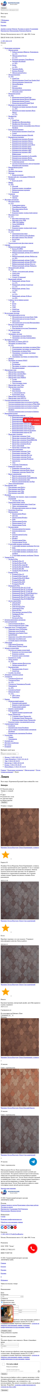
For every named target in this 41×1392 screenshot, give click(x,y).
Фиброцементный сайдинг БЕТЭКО (24, 262)
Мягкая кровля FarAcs (19, 73)
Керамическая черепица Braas (22, 148)
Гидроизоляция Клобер (19, 534)
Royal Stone (16, 239)
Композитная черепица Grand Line (23, 131)
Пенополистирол (14, 692)
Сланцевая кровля (18, 162)
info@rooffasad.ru (17, 1234)
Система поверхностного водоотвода (17, 400)
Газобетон (11, 726)
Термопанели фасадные (20, 234)
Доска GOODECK (18, 224)
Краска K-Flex (16, 610)
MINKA (11, 358)
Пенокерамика (14, 31)
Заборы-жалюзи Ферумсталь (21, 663)
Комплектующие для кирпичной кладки (21, 722)
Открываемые (16, 381)
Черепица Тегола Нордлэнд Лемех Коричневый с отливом (20, 847)
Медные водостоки (14, 330)
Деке (13, 463)
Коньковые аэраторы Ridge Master (23, 470)
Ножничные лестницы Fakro (21, 351)
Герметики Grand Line (15, 510)
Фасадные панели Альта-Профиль (23, 235)
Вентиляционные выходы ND (22, 432)
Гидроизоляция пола (19, 531)
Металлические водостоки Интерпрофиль (26, 322)
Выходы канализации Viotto (21, 476)
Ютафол (15, 538)
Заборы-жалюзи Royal (19, 665)
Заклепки (15, 196)
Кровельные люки (18, 394)
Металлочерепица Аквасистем (22, 82)
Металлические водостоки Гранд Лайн (24, 317)
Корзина (3, 22)
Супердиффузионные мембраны (18, 544)
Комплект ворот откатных (20, 656)
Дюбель (14, 198)
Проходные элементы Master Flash (23, 438)
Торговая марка (7, 798)
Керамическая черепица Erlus (21, 146)
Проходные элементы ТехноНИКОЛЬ (24, 440)
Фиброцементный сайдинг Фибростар (24, 257)
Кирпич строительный (15, 709)
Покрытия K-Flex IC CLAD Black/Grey (24, 593)
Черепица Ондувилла (15, 171)
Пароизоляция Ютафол (19, 517)
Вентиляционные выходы (16, 415)
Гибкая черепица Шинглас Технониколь (25, 53)
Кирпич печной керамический (22, 712)
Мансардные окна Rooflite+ (17, 374)
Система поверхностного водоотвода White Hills (24, 404)
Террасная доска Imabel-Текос (18, 633)
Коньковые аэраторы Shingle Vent (23, 472)
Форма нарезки (7, 800)
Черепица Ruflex (17, 69)
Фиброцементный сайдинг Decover (23, 264)
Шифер (11, 183)
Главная (3, 770)
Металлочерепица (14, 75)
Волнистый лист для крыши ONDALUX (21, 177)
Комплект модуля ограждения (22, 652)
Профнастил (12, 117)
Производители (16, 1211)
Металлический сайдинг (16, 268)
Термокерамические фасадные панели (20, 243)
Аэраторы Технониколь (20, 464)
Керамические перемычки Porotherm (20, 733)
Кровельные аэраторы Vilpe (21, 453)
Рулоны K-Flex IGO (18, 582)
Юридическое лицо (9, 1304)
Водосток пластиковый (16, 324)
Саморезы (11, 194)
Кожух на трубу (17, 181)
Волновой (15, 192)
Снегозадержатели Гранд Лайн (18, 625)
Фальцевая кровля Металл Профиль (24, 99)
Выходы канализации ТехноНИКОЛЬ (24, 478)
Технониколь (12, 687)
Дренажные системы (15, 334)
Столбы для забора (14, 673)
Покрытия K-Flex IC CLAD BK (22, 589)
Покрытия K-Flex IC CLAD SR (22, 591)
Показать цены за (8, 789)
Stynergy (15, 86)
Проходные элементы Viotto (21, 436)
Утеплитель (8, 676)
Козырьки (8, 746)
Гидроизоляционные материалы (15, 620)
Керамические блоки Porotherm (18, 728)
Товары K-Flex (9, 557)
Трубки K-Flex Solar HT (20, 565)
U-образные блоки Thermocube (22, 718)
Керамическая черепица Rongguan (23, 160)
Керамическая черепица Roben (22, 158)
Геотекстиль (8, 735)
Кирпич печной (13, 710)
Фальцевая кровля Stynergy (21, 101)
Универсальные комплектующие (22, 251)
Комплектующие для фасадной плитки (24, 213)
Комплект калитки (18, 654)
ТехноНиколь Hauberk (19, 207)
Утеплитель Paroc (14, 681)
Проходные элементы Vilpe (21, 447)
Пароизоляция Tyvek (19, 523)
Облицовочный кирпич (16, 701)
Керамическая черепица (16, 137)
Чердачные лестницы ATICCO (18, 341)
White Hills (15, 211)
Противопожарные (18, 368)
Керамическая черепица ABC (21, 150)
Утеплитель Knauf (14, 690)
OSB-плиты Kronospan (15, 644)
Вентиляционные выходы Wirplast (23, 427)
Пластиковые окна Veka (16, 491)
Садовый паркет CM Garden (17, 640)
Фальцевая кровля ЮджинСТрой (23, 103)
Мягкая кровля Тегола (19, 56)
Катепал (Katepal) (18, 71)
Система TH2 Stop (18, 500)
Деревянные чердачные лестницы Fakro (25, 357)
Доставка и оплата (24, 29)
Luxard (14, 133)
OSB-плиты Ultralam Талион (17, 646)
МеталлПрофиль (17, 84)
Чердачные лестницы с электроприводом (25, 366)
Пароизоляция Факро (19, 514)
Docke (14, 66)
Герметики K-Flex (18, 608)
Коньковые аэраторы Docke (21, 468)
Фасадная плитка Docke (20, 209)
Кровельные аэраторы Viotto (21, 451)
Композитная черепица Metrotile (22, 135)
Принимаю (5, 1390)
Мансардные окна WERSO (17, 377)
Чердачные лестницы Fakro (17, 344)
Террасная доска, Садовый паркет (16, 627)
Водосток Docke (17, 326)
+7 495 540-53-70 (6, 41)
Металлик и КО (17, 92)
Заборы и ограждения (12, 648)
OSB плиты (8, 642)
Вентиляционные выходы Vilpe (22, 425)
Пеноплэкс (15, 697)
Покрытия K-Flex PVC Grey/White (23, 597)
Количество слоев (8, 796)
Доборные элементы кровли (14, 675)
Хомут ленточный (18, 445)
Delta (13, 519)
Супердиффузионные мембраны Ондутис (25, 546)
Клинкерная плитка (18, 205)
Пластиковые (16, 391)
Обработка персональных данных (12, 1222)
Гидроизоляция (13, 527)
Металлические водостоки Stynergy (23, 319)
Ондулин (11, 173)
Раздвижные (16, 364)
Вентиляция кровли (11, 413)
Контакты (22, 31)
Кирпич (7, 699)
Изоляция (8, 495)
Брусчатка (8, 745)
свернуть (37, 423)
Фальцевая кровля (14, 94)
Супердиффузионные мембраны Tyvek (24, 550)
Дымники (11, 179)
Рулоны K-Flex (13, 572)
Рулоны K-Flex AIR (18, 580)
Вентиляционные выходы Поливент (24, 430)
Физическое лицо (8, 1302)
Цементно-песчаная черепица (18, 105)
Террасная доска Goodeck (16, 631)
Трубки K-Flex (13, 559)
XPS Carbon (16, 695)
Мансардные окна (10, 370)
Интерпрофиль (17, 88)
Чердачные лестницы (11, 340)
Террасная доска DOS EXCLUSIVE (20, 637)
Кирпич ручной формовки (20, 705)
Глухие (14, 379)
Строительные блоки (11, 724)
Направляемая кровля (15, 168)
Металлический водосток (16, 315)
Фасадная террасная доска (20, 218)
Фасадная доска (13, 215)
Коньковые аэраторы (15, 466)
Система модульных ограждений (19, 650)
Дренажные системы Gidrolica (22, 336)
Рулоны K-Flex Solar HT (20, 576)
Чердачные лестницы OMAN (17, 360)
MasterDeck (16, 226)
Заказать (4, 1374)
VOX (14, 241)
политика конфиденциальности (25, 1385)
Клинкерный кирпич (19, 707)
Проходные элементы (15, 434)
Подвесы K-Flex (17, 618)
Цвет (4, 795)
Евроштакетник (13, 667)
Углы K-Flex (16, 616)
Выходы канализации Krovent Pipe (23, 481)
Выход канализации (14, 474)
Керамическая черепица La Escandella (24, 156)
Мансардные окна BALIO (16, 396)
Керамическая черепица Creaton (22, 143)
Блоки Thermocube (14, 714)
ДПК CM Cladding (18, 222)
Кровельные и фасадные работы (27, 1205)
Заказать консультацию (8, 1188)
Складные (15, 362)
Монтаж (14, 29)
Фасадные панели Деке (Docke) (22, 237)
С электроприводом (18, 392)
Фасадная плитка (14, 202)
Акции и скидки (6, 29)
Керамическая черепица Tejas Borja (23, 145)
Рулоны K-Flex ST (18, 574)
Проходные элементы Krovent (22, 442)
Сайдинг (7, 245)
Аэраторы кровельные (15, 449)
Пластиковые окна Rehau (16, 489)
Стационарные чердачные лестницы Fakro (26, 349)
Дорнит (10, 737)
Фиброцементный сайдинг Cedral (23, 260)
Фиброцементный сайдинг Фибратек (24, 266)
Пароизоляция (13, 512)
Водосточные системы (12, 313)
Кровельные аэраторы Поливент (22, 459)
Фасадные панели (14, 231)
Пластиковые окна (11, 485)
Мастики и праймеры (12, 743)
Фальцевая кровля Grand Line (21, 97)
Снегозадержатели (11, 622)
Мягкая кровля (13, 50)
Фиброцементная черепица (21, 190)
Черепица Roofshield (18, 62)
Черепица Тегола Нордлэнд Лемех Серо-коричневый (18, 921)
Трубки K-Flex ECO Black (20, 567)
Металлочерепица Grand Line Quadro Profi (26, 80)
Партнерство (5, 31)
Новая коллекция (17, 175)
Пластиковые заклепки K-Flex (22, 612)
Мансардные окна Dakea (16, 372)
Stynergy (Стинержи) (19, 277)
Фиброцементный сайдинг (17, 247)
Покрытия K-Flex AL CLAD (21, 587)
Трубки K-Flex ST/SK (19, 563)
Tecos (14, 305)
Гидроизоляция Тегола (19, 542)
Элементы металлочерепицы (21, 90)
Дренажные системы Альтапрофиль (24, 338)
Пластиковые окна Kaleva (16, 487)
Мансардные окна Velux (16, 385)
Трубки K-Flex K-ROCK (20, 570)
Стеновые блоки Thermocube (21, 716)
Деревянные (16, 389)
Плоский (15, 186)
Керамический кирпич (19, 703)
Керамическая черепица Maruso (22, 141)
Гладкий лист (9, 741)
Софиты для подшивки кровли (18, 300)
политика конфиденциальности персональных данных (15, 1326)
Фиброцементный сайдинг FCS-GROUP (25, 253)
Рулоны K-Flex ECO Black (20, 578)
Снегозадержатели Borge (16, 623)
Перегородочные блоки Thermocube (24, 720)
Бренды (28, 31)
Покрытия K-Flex (14, 586)
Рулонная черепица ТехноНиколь (23, 59)
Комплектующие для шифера (21, 188)
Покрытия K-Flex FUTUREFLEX (23, 599)
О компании (34, 29)
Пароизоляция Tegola (19, 525)
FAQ (19, 1209)
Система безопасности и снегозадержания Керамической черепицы (26, 164)
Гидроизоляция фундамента (21, 529)
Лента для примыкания (19, 506)
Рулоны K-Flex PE (18, 584)
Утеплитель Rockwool (15, 678)
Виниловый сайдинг (15, 279)
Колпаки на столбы (14, 657)
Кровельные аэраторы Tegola (21, 457)
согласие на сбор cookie (8, 1387)
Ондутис (15, 516)
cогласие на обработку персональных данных (20, 1324)
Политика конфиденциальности (11, 1219)
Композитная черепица (15, 129)
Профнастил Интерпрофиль (21, 122)
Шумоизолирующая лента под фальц (24, 508)
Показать (4, 802)
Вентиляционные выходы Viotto (22, 417)
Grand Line (15, 78)
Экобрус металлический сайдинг (23, 271)
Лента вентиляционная (15, 483)
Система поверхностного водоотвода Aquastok (23, 406)
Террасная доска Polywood (17, 639)
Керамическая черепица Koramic (22, 139)
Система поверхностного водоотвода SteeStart (23, 402)
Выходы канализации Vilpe (21, 480)
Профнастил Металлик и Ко (21, 124)
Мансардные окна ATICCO (17, 398)
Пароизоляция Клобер (19, 521)
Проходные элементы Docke (21, 444)
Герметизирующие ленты (16, 502)
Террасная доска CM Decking (17, 629)
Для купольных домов (19, 383)
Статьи (3, 1216)
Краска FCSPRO (17, 249)
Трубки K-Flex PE (18, 569)
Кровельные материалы (12, 48)
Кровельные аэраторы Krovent (22, 455)
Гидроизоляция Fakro (19, 540)
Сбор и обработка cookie (9, 1225)
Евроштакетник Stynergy (20, 669)
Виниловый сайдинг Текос (21, 289)
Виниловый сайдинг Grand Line (22, 286)
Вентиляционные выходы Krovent (23, 428)
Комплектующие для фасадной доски (24, 228)
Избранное (5, 20)
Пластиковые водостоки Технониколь (24, 328)
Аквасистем (16, 461)
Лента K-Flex (16, 603)
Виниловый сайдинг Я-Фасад (22, 297)
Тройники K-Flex (17, 614)
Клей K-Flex (16, 604)
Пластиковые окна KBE (16, 493)
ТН (13, 302)
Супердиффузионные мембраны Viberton (25, 555)
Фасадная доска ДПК (19, 220)
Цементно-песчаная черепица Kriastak (24, 108)
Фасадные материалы (12, 199)
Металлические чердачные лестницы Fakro (26, 347)
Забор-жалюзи (13, 660)
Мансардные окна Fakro (16, 375)
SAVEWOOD (12, 635)
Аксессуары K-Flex (14, 601)
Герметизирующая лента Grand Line (23, 504)
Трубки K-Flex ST (18, 561)
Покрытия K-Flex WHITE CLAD (23, 595)
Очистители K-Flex (18, 606)
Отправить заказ (6, 1330)
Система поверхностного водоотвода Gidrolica (23, 411)
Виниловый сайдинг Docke (21, 282)
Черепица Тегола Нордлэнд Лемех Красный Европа (18, 1108)
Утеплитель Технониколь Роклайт (19, 684)
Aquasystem (16, 273)
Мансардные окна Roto (15, 387)
